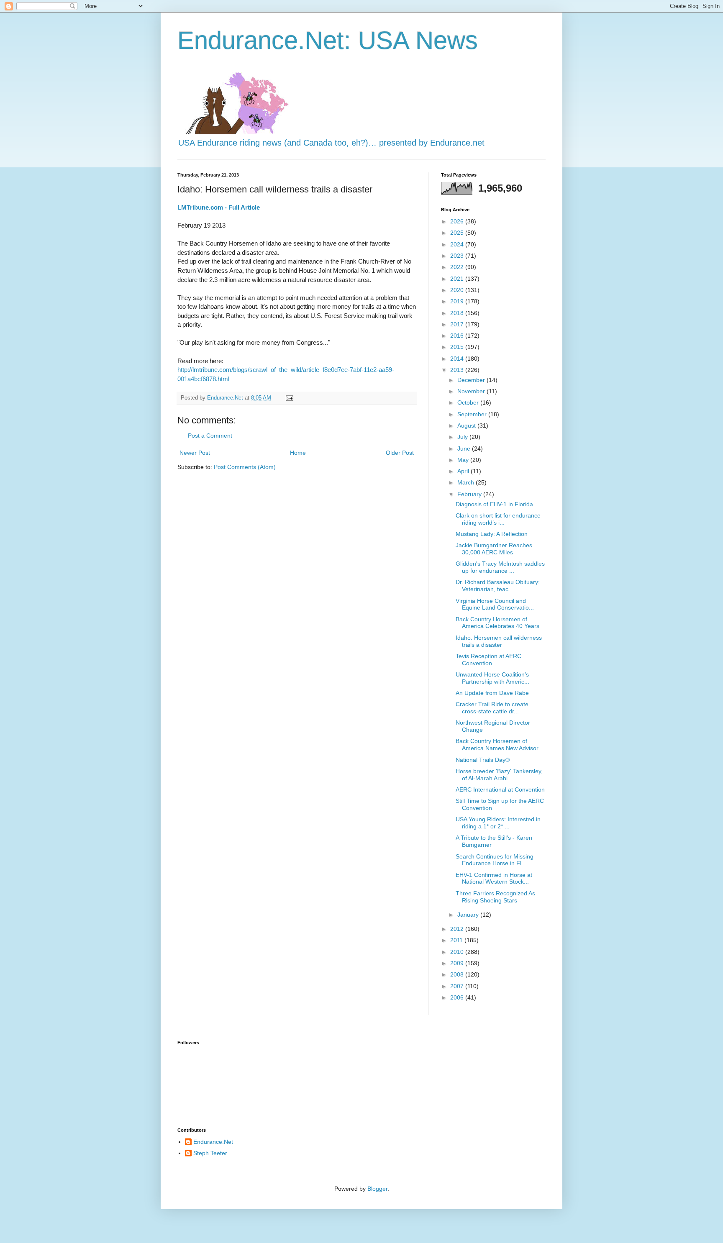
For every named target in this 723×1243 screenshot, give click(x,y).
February (470, 494)
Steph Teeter (210, 1153)
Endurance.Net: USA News (327, 40)
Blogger (377, 1188)
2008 (457, 974)
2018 (457, 313)
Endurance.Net (213, 1141)
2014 (457, 358)
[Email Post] (289, 398)
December (472, 380)
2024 (457, 244)
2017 (457, 324)
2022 (457, 267)
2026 (457, 221)
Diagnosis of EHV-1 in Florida (494, 504)
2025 (457, 232)
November (472, 391)
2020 (457, 290)
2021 (457, 278)
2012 (457, 928)
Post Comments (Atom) (245, 467)
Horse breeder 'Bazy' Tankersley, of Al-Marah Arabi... (499, 775)
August (467, 425)
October (468, 402)
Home (298, 452)
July (463, 436)
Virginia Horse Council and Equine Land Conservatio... (495, 604)
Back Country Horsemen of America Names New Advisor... (499, 744)
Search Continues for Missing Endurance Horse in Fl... (494, 860)
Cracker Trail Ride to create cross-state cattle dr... (492, 708)
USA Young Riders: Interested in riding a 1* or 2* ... (498, 823)
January (468, 914)
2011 (457, 940)
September (472, 414)
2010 (457, 951)
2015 (457, 346)
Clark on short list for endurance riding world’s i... (498, 519)
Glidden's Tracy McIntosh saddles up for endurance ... (500, 567)
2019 (457, 301)
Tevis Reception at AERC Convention (488, 659)
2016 (457, 335)
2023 (457, 255)
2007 (457, 986)
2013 (457, 369)
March (466, 482)
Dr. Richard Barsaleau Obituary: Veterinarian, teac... (498, 585)
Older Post (400, 452)
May (463, 459)
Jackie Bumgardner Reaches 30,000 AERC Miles (494, 549)
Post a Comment (210, 435)
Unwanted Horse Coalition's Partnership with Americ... (492, 678)
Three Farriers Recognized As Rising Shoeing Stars (495, 897)
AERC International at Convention (500, 789)
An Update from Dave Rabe (492, 692)
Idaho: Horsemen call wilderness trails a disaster (499, 641)
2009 (457, 963)
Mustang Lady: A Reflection (492, 534)
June (464, 448)
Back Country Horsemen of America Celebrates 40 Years (497, 623)
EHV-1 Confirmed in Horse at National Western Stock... (494, 878)
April (464, 471)
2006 (457, 997)
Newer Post (194, 452)
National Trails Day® (483, 759)
